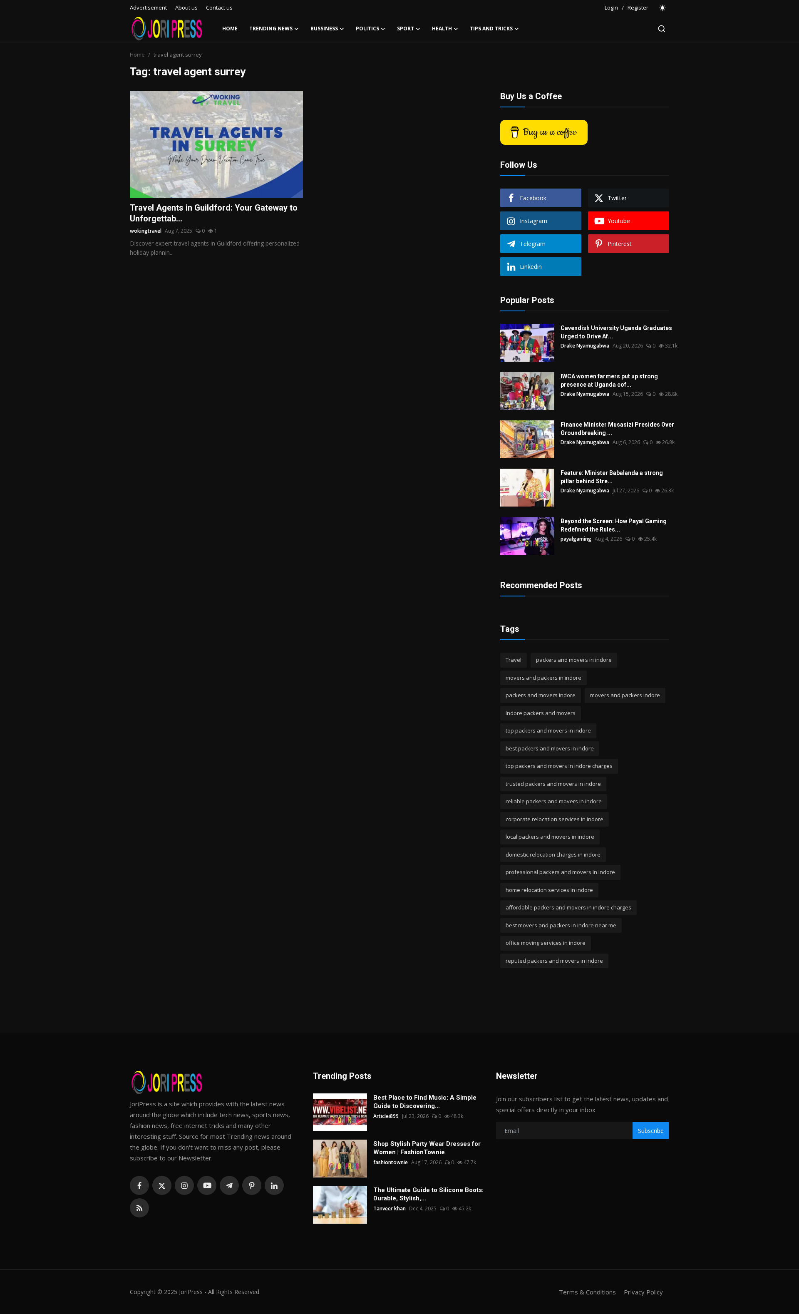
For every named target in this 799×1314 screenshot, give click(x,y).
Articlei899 (386, 1116)
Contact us (219, 7)
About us (186, 7)
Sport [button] (405, 28)
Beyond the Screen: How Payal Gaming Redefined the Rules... (614, 525)
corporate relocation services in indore (554, 819)
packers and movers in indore (574, 659)
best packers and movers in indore (550, 748)
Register (638, 7)
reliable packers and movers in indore (554, 801)
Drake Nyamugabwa (585, 345)
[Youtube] (206, 1185)
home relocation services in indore (549, 890)
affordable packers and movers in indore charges (568, 907)
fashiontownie (390, 1162)
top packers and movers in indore (548, 730)
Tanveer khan (389, 1208)
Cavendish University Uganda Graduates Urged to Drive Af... (616, 332)
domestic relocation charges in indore (553, 854)
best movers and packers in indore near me (561, 925)
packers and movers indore (541, 695)
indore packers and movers (541, 713)
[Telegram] (229, 1185)
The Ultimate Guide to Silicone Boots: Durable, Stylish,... (428, 1194)
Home (230, 28)
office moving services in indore (546, 942)
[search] (661, 28)
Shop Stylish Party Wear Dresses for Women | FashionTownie (427, 1148)
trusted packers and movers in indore (553, 783)
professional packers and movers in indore (560, 872)
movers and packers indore (625, 695)
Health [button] (442, 28)
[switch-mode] (663, 8)
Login (611, 7)
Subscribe (651, 1131)
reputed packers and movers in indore (554, 960)
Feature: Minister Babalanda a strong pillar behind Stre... (612, 476)
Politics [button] (367, 28)
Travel (513, 659)
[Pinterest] (251, 1185)
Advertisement (148, 7)
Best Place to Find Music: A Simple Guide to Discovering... (424, 1102)
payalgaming (576, 538)
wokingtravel (145, 230)
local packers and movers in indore (550, 836)
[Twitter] (161, 1185)
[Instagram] (184, 1185)
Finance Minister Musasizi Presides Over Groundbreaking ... (617, 428)
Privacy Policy (643, 1292)
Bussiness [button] (324, 28)
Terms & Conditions (587, 1292)
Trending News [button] (271, 28)
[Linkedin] (274, 1185)
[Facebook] (139, 1185)
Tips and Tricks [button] (491, 28)
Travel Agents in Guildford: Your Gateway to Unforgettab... (214, 213)
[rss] (139, 1207)
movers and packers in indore (543, 677)
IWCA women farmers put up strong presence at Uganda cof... (609, 380)
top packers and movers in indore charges (559, 766)
